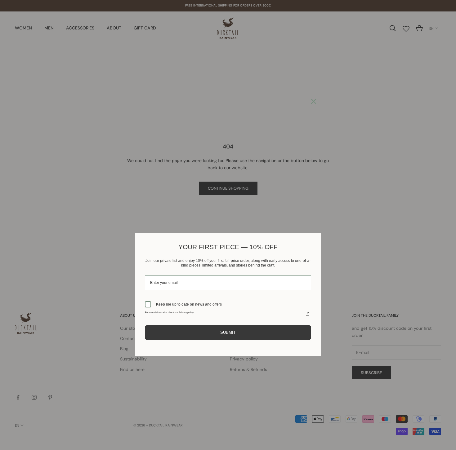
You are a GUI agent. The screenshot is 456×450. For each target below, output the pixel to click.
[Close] (313, 101)
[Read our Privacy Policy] (307, 314)
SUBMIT (228, 332)
